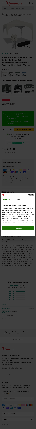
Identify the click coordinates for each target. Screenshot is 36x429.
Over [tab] (29, 199)
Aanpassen (17, 233)
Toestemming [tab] (6, 199)
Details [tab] (18, 199)
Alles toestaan (18, 228)
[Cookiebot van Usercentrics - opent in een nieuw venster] (26, 195)
